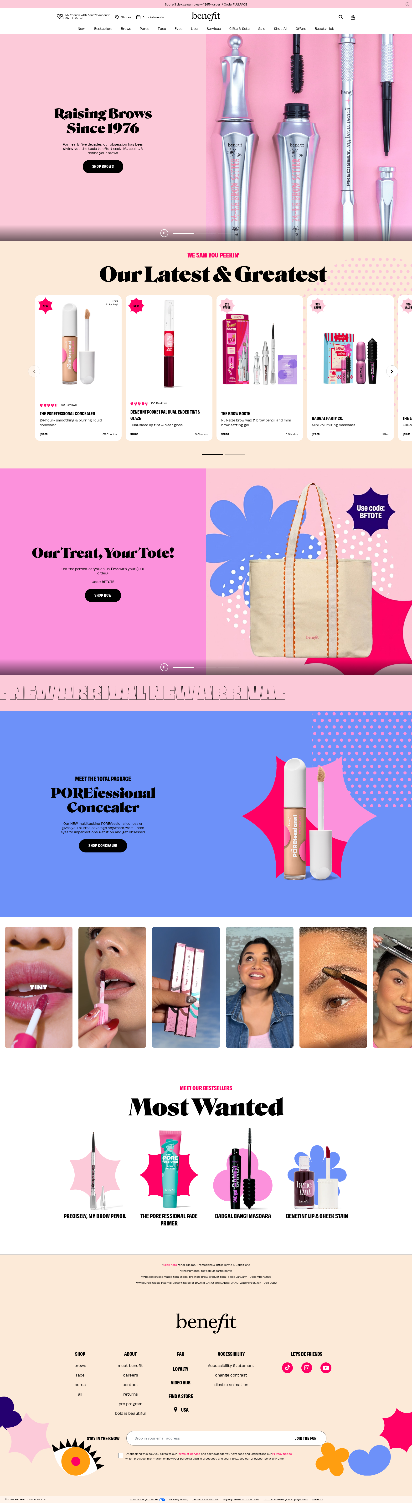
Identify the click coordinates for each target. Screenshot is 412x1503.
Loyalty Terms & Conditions (241, 1499)
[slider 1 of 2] (212, 454)
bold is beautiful (130, 1413)
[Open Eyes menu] (186, 30)
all (80, 1394)
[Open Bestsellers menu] (116, 30)
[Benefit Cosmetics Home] (206, 16)
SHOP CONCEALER (103, 845)
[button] (352, 16)
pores (80, 1384)
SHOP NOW (103, 168)
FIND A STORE (181, 1396)
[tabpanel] (206, 137)
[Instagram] (306, 1367)
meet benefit (130, 1365)
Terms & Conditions (205, 1499)
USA (185, 1409)
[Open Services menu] (224, 30)
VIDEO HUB (181, 1382)
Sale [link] (261, 28)
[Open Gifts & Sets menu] (253, 30)
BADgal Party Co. (327, 418)
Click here (170, 1264)
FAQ (180, 1353)
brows (80, 1365)
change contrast (231, 1375)
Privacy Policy (178, 1499)
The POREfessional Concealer (67, 413)
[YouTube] (325, 1367)
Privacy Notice (282, 1453)
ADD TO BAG (350, 389)
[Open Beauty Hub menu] (338, 30)
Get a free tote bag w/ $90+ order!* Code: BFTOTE (206, 4)
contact (130, 1384)
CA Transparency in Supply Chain (286, 1499)
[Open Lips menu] (201, 30)
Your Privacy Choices (144, 1499)
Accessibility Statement (231, 1365)
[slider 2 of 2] (235, 454)
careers (130, 1375)
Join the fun (306, 1437)
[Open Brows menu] (134, 30)
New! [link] (82, 28)
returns (130, 1394)
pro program (130, 1403)
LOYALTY (180, 1369)
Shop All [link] (280, 28)
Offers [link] (301, 28)
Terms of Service (188, 1453)
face (80, 1375)
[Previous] (34, 371)
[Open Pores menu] (152, 30)
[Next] (392, 371)
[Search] (344, 16)
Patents (317, 1499)
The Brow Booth (235, 413)
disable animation (231, 1384)
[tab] (183, 233)
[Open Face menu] (169, 30)
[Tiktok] (287, 1367)
